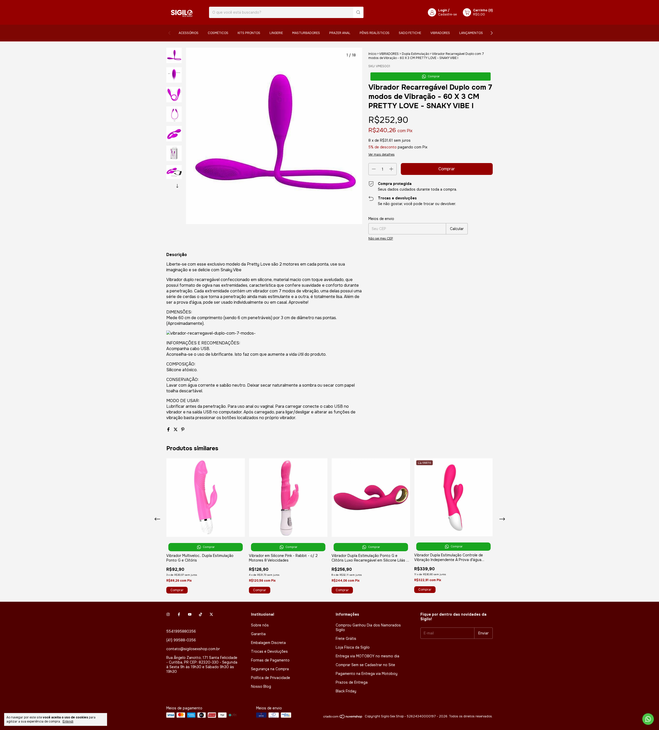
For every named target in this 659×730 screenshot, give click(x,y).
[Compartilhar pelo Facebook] (168, 429)
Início (372, 54)
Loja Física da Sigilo (353, 647)
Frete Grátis (346, 638)
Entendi (68, 721)
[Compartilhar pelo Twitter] (176, 429)
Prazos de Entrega (352, 682)
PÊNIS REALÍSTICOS (374, 33)
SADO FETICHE (410, 33)
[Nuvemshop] (343, 718)
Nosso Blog (261, 686)
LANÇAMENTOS (471, 33)
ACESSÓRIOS (188, 33)
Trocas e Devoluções (269, 651)
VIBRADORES (440, 33)
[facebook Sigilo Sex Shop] (179, 614)
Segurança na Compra (270, 669)
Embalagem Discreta (268, 642)
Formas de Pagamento (270, 660)
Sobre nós (260, 625)
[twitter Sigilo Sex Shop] (211, 614)
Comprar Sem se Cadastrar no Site (365, 665)
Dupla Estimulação (415, 54)
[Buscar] (358, 12)
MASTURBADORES (306, 33)
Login (442, 10)
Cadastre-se (447, 14)
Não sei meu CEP (380, 238)
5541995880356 (181, 631)
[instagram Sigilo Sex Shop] (168, 614)
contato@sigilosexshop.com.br (193, 649)
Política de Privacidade (270, 677)
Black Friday (346, 691)
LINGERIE (276, 33)
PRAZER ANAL (339, 33)
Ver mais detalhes (381, 154)
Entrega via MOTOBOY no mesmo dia (367, 656)
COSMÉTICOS (218, 33)
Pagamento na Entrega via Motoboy (366, 673)
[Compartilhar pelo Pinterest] (183, 429)
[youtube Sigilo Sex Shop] (190, 614)
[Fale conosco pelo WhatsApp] (648, 719)
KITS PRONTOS (249, 33)
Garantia (258, 634)
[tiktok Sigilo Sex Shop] (200, 614)
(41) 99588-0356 (181, 640)
